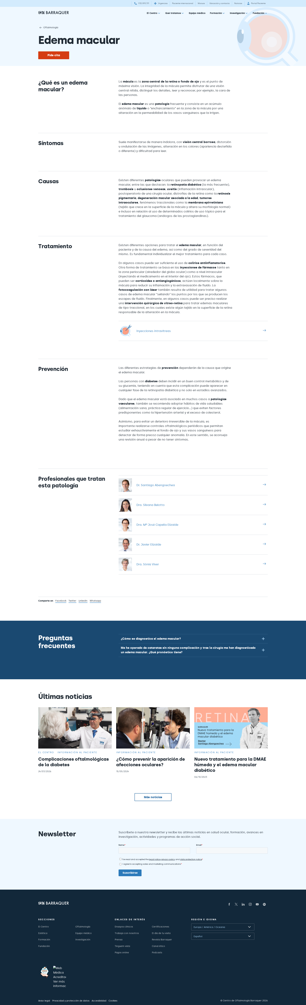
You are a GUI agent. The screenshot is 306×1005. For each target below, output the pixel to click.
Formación (216, 13)
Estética (42, 933)
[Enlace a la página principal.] (53, 12)
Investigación (237, 13)
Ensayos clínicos (124, 926)
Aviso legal (44, 1000)
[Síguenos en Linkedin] (243, 904)
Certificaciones (160, 926)
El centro (46, 752)
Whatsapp (95, 601)
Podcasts (157, 952)
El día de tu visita (161, 933)
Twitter (72, 601)
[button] (193, 638)
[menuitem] (154, 13)
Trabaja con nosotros (127, 933)
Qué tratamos (173, 13)
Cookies (113, 1000)
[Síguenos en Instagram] (250, 904)
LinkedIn (83, 601)
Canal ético (158, 946)
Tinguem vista (122, 946)
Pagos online (122, 952)
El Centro (152, 13)
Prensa (118, 939)
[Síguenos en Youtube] (257, 904)
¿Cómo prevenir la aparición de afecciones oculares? (150, 761)
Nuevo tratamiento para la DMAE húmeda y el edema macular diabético (230, 764)
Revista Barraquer (162, 939)
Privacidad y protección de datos (70, 1000)
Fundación (258, 13)
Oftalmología (50, 27)
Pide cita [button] (53, 55)
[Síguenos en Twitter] (236, 904)
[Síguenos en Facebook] (229, 904)
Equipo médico (197, 13)
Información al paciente (77, 752)
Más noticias (153, 797)
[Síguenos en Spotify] (264, 904)
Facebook (60, 601)
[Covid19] (44, 972)
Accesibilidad (99, 1000)
